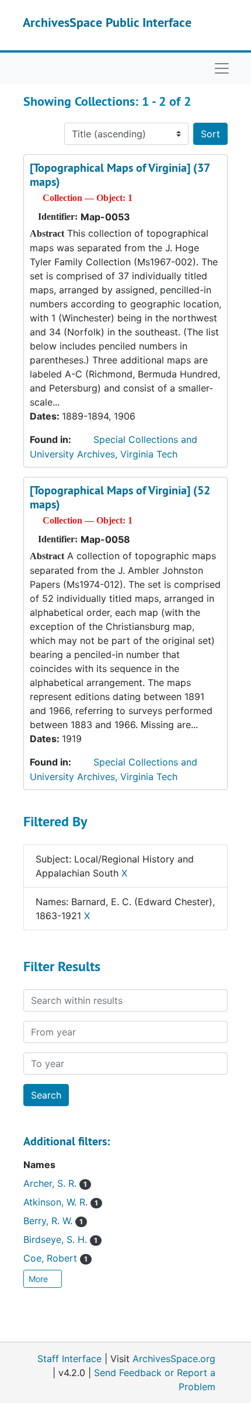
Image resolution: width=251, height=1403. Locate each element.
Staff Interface (69, 1358)
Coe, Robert (55, 1258)
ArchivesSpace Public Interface (107, 22)
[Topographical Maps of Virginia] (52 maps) (120, 497)
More (39, 1279)
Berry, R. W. (53, 1221)
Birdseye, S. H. (60, 1239)
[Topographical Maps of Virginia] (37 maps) (120, 174)
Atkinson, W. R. (60, 1202)
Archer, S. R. (55, 1183)
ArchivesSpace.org (174, 1358)
